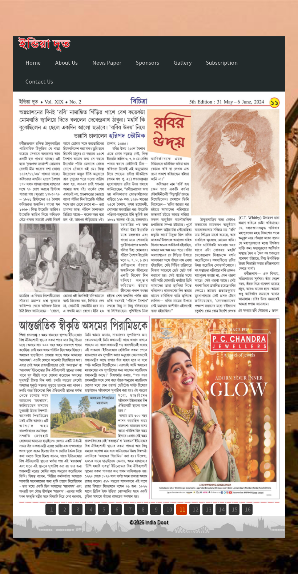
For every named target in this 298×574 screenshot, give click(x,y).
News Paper (106, 62)
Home (33, 62)
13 (209, 509)
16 (248, 509)
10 (169, 509)
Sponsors (147, 62)
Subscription (222, 62)
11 (182, 509)
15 (235, 509)
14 (222, 509)
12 (195, 509)
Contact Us (39, 81)
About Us (66, 62)
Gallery (183, 62)
